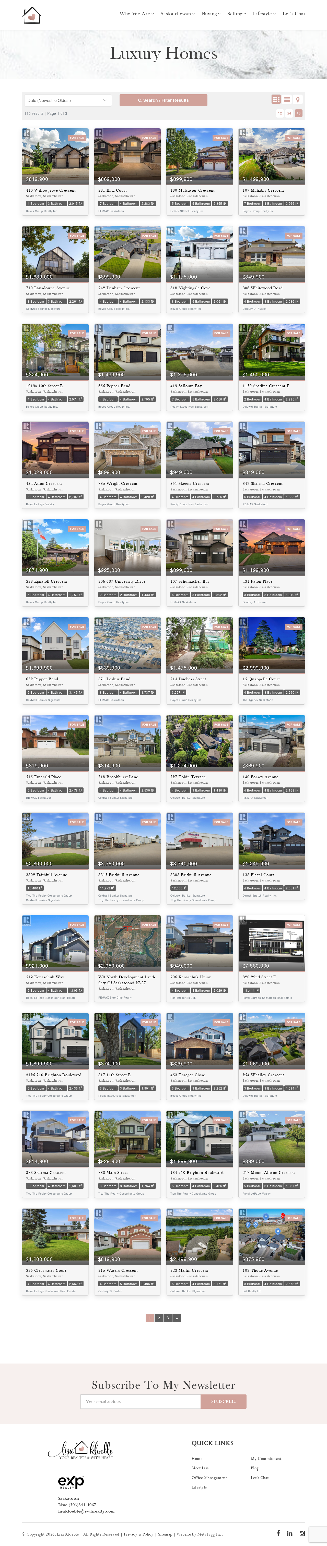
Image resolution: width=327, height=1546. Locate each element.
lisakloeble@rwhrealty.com (86, 1511)
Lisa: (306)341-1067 (77, 1505)
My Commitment (266, 1458)
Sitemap (165, 1534)
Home (197, 1458)
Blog (255, 1468)
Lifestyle (262, 14)
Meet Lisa (200, 1468)
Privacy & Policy (139, 1534)
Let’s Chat (294, 14)
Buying (209, 14)
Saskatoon (68, 1498)
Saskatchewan (176, 14)
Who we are (135, 14)
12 (280, 113)
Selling (234, 14)
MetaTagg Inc (209, 1534)
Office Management (209, 1478)
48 (298, 113)
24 (289, 113)
